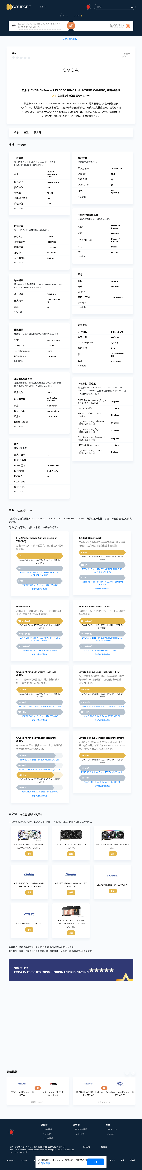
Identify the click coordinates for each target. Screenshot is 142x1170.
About (110, 1134)
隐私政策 (87, 1147)
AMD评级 (47, 1134)
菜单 (42, 6)
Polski (112, 1160)
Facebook (112, 1129)
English (24, 1160)
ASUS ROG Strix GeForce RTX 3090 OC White (39, 706)
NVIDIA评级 (81, 1129)
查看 (29, 854)
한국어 (132, 1160)
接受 (95, 1162)
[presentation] (127, 1072)
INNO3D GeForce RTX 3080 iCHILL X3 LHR (40, 760)
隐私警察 (45, 1163)
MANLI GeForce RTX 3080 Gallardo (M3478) (39, 769)
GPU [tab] (76, 15)
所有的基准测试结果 (39, 589)
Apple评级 (48, 1138)
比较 (71, 25)
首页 (65, 39)
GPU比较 (73, 39)
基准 (26, 132)
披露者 (104, 1147)
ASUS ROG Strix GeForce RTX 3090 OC (40, 585)
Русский (11, 1160)
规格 (16, 132)
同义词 (37, 132)
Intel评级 (47, 1129)
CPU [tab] (65, 15)
